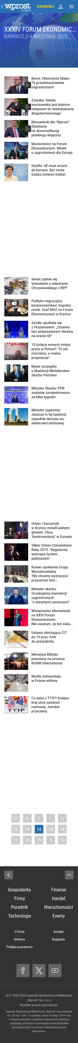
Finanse (58, 889)
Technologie (19, 916)
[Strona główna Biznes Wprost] (17, 6)
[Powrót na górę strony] (69, 875)
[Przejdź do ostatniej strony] (62, 840)
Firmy (19, 898)
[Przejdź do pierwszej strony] (15, 818)
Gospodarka (19, 889)
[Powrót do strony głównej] (8, 875)
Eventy (58, 916)
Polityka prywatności (19, 947)
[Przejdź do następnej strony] (50, 840)
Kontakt (58, 932)
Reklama (19, 939)
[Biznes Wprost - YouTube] (55, 970)
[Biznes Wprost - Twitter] (39, 970)
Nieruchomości (58, 907)
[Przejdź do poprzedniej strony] (27, 818)
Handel (58, 898)
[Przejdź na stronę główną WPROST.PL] (2, 6)
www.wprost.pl (53, 1027)
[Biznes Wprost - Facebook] (22, 970)
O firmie (19, 932)
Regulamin (58, 939)
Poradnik (19, 907)
